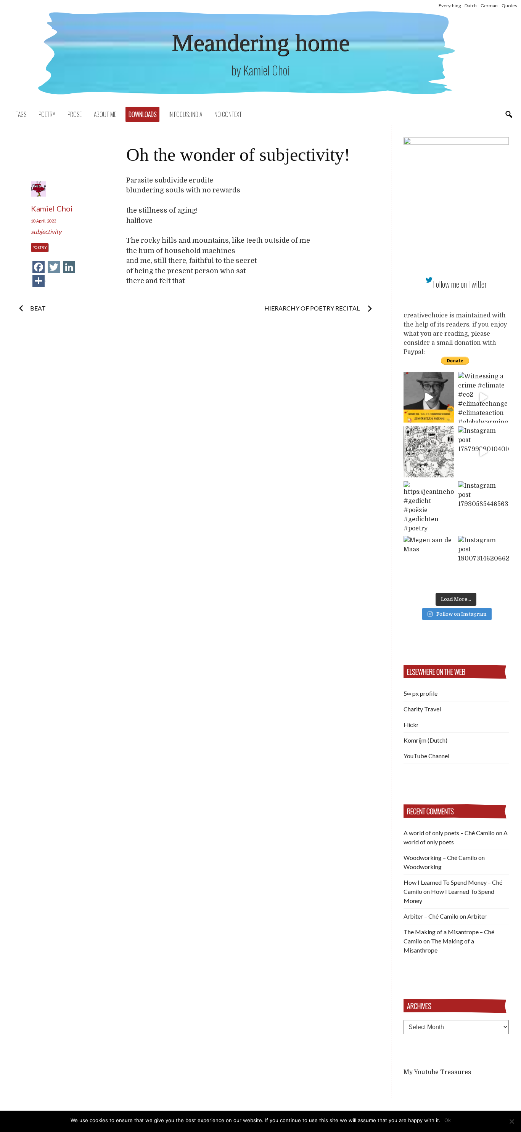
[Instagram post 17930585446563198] (483, 506)
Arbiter (477, 916)
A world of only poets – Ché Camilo (449, 832)
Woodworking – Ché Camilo (440, 857)
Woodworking (423, 866)
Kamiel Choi (52, 208)
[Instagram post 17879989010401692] (483, 451)
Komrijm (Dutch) (425, 740)
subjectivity (46, 231)
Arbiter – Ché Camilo (431, 916)
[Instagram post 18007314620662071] (483, 561)
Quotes (509, 5)
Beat (38, 308)
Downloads (142, 114)
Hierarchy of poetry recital (312, 308)
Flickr (411, 724)
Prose (75, 114)
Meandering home (260, 42)
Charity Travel (422, 709)
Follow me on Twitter (460, 284)
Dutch (471, 5)
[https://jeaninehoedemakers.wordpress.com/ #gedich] (429, 506)
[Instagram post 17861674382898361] (429, 451)
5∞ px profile (420, 693)
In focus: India (185, 114)
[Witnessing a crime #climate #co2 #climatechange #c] (483, 397)
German (489, 5)
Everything (450, 5)
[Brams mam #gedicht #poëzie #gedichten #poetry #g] (429, 397)
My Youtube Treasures (437, 1072)
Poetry (47, 114)
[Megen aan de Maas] (429, 561)
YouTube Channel (426, 755)
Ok (447, 1120)
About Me (105, 114)
